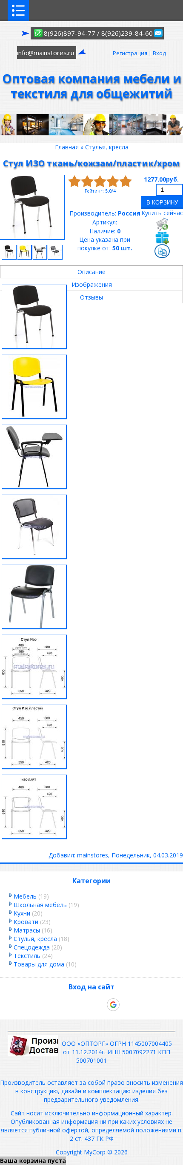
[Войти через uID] (55, 1004)
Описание (91, 272)
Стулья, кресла (35, 939)
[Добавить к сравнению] (162, 252)
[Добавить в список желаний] (162, 237)
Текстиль (27, 956)
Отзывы (91, 297)
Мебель (25, 896)
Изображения (91, 284)
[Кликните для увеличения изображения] (32, 207)
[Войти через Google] (113, 1004)
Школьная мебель (40, 905)
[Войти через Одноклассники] (127, 1004)
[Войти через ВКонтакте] (69, 1004)
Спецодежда (32, 947)
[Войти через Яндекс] (98, 1004)
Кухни (22, 913)
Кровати (26, 922)
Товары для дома (39, 964)
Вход (159, 53)
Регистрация (130, 53)
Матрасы (27, 930)
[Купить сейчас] (162, 224)
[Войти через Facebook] (84, 1004)
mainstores (92, 855)
